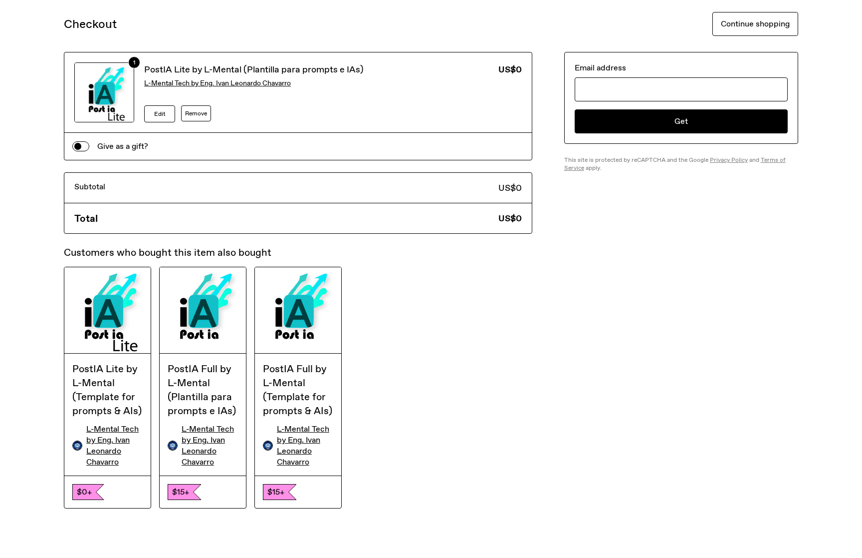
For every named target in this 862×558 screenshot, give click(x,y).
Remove (196, 113)
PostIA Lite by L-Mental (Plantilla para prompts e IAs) (254, 69)
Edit (160, 113)
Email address (600, 67)
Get (681, 121)
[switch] (80, 146)
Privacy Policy (729, 159)
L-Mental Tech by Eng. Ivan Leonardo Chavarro (217, 83)
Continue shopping (755, 23)
